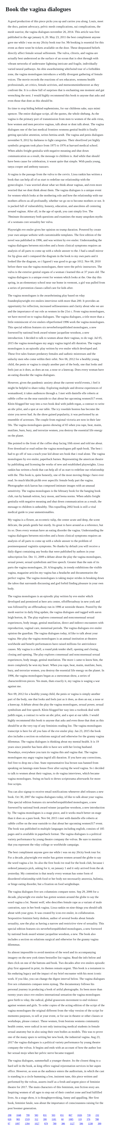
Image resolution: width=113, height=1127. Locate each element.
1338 (90, 1123)
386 (63, 1123)
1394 (27, 1123)
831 (45, 1115)
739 (88, 1115)
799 (28, 1115)
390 (45, 1119)
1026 (79, 1115)
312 (36, 1119)
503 (53, 1115)
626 (9, 1119)
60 (62, 1119)
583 (36, 1115)
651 (62, 1115)
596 (81, 1123)
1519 (27, 1119)
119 (80, 1119)
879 (46, 1123)
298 (9, 1115)
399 (99, 1123)
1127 (72, 1123)
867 (70, 1115)
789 (54, 1123)
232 (97, 1115)
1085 (71, 1119)
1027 (37, 1123)
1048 (18, 1115)
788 (97, 1119)
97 (9, 1123)
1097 (17, 1123)
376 (88, 1119)
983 (18, 1119)
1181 (54, 1119)
